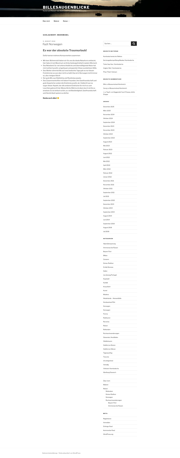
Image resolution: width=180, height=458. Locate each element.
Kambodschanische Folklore (112, 56)
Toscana (106, 357)
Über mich (46, 21)
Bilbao (105, 255)
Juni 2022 (106, 157)
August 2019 (107, 216)
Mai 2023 (106, 146)
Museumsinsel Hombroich (117, 84)
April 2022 (106, 165)
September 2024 (109, 122)
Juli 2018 (106, 231)
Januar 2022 (107, 177)
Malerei (56, 21)
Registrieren (107, 419)
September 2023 (109, 138)
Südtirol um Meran (109, 349)
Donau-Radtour (108, 263)
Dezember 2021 (108, 181)
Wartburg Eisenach (109, 372)
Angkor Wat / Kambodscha (112, 68)
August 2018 (107, 227)
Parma (105, 314)
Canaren (106, 259)
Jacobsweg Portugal (110, 275)
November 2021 (108, 185)
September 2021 (108, 192)
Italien (105, 271)
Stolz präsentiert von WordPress (69, 453)
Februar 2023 (107, 149)
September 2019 (109, 212)
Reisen (65, 21)
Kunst (105, 290)
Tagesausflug (107, 353)
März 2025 (107, 110)
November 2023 (108, 130)
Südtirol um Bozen (109, 345)
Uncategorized (108, 361)
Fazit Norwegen (52, 44)
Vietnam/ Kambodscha (111, 368)
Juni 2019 (106, 220)
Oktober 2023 (108, 134)
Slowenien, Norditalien (110, 337)
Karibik (105, 283)
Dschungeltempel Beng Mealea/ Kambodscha (118, 60)
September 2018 (109, 224)
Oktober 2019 (108, 208)
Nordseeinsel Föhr (109, 302)
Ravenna (106, 322)
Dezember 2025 (108, 107)
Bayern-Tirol (107, 251)
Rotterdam (106, 329)
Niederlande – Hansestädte (112, 298)
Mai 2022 (106, 161)
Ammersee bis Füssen (110, 248)
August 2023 (107, 142)
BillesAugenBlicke (66, 7)
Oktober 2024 (108, 118)
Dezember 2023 (108, 126)
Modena (106, 294)
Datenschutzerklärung (49, 453)
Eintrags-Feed (107, 426)
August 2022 (107, 153)
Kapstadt (106, 279)
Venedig (106, 365)
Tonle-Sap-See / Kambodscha (113, 64)
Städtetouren (107, 341)
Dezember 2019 (108, 204)
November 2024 (108, 114)
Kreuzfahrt (106, 287)
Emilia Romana (108, 267)
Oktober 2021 (107, 188)
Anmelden (106, 422)
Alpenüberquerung (109, 244)
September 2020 (109, 200)
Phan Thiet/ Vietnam (110, 72)
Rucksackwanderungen (111, 333)
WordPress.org (108, 434)
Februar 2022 (107, 173)
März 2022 (107, 169)
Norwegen (106, 306)
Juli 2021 (106, 196)
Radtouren (106, 318)
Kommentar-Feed (109, 430)
